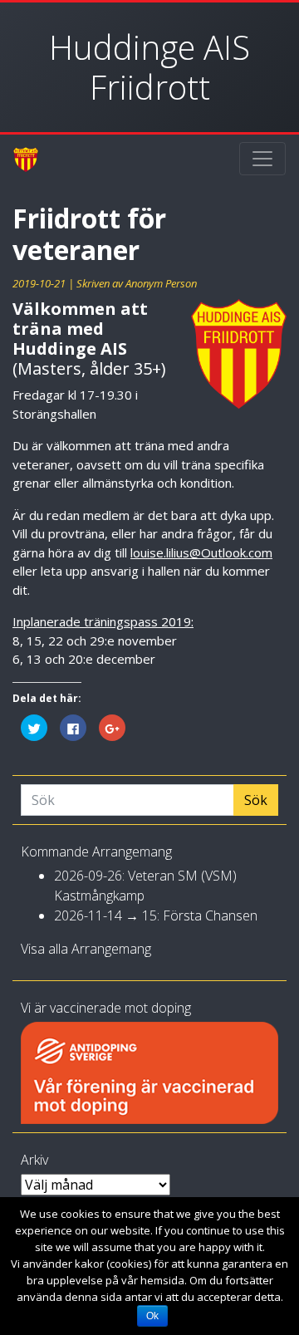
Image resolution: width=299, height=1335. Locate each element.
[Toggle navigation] (262, 158)
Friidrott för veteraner (89, 233)
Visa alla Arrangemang (86, 949)
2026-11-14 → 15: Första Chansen (155, 915)
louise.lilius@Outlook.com (201, 552)
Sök (255, 800)
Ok (152, 1316)
